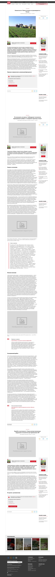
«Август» (29, 476)
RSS (39, 566)
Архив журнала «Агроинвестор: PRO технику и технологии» (43, 561)
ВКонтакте (40, 565)
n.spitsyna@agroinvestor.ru (11, 82)
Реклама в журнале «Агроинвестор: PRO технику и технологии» (32, 569)
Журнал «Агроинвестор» (31, 558)
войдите (34, 496)
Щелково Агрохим (30, 398)
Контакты (29, 560)
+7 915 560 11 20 (10, 81)
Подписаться (20, 562)
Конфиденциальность (9, 574)
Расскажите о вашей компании (32, 570)
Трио (30, 370)
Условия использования (9, 575)
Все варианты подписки (12, 85)
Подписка (40, 558)
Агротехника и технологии (12, 157)
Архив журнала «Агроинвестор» (43, 559)
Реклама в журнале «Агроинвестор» (30, 566)
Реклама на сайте (30, 565)
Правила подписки (30, 559)
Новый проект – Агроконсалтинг (32, 561)
